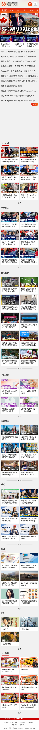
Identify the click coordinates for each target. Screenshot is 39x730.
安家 (18, 10)
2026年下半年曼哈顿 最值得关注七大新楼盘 (28, 438)
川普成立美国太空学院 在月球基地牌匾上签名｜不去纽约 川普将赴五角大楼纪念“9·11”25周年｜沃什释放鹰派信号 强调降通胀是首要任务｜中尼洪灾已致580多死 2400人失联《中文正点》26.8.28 (10, 178)
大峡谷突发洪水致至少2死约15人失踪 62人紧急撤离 (19, 91)
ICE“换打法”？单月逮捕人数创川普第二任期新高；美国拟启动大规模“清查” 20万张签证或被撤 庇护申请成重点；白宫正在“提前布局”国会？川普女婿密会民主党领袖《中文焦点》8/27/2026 (10, 225)
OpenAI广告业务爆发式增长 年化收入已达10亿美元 (19, 71)
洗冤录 (5, 629)
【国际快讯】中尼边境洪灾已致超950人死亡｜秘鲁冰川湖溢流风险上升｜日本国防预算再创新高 (10, 290)
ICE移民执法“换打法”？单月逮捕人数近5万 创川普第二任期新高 (19, 45)
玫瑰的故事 (7, 644)
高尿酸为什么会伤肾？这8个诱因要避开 (9, 410)
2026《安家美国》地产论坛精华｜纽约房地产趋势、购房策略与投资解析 (28, 456)
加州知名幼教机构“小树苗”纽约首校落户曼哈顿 (9, 502)
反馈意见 (14, 722)
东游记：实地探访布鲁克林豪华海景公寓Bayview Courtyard (10, 456)
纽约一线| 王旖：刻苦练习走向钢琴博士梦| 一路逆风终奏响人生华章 (29, 502)
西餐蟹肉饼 (24, 669)
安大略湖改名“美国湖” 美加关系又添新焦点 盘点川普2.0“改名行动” (6, 45)
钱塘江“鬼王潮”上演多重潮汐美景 (29, 326)
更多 (35, 104)
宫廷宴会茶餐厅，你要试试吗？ (9, 706)
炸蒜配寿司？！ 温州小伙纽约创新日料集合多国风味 (28, 706)
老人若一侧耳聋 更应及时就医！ (28, 392)
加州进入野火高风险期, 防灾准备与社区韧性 (9, 584)
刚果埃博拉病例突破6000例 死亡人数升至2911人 (19, 56)
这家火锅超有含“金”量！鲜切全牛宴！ (10, 688)
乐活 (25, 10)
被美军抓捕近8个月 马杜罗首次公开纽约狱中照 (19, 66)
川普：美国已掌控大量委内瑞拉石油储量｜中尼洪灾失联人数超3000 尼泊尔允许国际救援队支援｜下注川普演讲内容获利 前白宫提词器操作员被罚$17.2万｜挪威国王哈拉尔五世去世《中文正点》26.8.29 (28, 161)
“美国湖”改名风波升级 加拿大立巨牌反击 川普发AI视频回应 (28, 344)
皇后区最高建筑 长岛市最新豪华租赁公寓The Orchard (10, 474)
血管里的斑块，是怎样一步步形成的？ (9, 392)
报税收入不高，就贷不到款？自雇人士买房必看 (9, 538)
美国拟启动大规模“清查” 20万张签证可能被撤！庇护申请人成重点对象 (32, 45)
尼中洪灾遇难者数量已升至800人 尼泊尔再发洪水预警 (10, 362)
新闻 (11, 10)
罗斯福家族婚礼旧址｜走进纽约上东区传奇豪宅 (28, 474)
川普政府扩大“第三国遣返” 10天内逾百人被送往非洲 (19, 61)
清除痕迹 (22, 725)
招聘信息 (31, 722)
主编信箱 (14, 725)
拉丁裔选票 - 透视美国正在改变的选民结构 (9, 566)
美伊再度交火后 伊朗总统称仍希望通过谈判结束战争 (19, 100)
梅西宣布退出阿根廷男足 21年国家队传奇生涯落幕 (28, 290)
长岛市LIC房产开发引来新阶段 (10, 438)
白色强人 (25, 629)
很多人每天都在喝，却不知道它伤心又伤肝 (9, 602)
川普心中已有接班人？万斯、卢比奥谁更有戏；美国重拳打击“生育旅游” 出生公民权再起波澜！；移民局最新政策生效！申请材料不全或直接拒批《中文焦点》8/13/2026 (10, 243)
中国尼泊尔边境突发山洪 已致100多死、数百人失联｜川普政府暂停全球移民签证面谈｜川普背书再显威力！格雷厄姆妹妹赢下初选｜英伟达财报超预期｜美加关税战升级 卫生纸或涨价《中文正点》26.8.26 (10, 196)
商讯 (31, 10)
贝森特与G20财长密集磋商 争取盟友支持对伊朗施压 (19, 96)
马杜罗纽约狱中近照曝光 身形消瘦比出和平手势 (28, 308)
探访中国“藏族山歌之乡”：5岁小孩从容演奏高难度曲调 (9, 326)
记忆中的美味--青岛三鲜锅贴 (29, 688)
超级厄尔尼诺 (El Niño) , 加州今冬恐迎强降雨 (29, 566)
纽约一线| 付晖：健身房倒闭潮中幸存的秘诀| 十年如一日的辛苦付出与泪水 (29, 520)
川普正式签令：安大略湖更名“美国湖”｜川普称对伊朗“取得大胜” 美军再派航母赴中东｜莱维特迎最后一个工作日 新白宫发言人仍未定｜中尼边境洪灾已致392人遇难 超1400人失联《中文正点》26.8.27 (29, 178)
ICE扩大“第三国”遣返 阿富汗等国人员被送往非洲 (10, 308)
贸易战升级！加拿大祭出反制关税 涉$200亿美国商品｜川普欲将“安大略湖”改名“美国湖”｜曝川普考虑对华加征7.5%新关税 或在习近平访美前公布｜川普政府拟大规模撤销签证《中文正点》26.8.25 (29, 196)
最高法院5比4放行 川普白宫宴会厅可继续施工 (19, 51)
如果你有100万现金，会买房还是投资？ (10, 520)
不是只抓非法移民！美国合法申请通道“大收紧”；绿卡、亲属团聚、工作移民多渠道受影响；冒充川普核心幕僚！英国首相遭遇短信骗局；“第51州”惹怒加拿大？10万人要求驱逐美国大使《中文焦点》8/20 (29, 225)
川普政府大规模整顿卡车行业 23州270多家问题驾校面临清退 (19, 76)
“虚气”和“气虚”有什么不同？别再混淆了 (29, 410)
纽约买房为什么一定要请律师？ (28, 537)
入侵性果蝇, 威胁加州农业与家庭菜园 (29, 602)
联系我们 (22, 722)
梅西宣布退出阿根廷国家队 (12, 86)
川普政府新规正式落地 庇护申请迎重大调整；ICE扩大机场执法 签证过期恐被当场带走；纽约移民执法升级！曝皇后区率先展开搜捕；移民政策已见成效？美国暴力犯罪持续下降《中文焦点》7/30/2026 (10, 261)
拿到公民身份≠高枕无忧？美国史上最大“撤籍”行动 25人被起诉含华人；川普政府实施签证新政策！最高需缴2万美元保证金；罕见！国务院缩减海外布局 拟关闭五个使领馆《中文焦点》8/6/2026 (29, 243)
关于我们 (6, 722)
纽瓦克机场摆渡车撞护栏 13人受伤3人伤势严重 (19, 81)
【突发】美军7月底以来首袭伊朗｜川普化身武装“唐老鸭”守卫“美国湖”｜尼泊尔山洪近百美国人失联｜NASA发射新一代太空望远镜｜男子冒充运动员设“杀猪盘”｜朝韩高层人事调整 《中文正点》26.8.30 (10, 161)
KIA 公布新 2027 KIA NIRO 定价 (29, 584)
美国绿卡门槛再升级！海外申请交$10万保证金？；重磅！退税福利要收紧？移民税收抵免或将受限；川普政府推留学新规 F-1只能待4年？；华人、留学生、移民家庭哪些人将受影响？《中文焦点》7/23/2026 (29, 261)
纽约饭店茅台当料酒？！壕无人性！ (8, 670)
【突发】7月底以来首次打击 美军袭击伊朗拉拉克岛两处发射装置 (10, 344)
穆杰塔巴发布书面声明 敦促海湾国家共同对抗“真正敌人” (28, 362)
